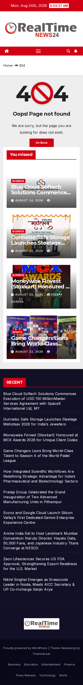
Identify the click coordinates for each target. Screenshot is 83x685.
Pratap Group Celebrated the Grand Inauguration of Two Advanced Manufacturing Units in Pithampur (34, 497)
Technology (47, 675)
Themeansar (41, 653)
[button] (68, 51)
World (63, 675)
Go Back (42, 142)
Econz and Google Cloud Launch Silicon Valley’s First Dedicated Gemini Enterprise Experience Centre (38, 517)
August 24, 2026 (29, 200)
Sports (17, 332)
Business (18, 181)
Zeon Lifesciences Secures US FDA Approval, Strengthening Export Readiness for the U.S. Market (40, 564)
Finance (69, 664)
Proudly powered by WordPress (25, 648)
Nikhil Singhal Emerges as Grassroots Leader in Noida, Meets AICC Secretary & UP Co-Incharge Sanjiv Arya (39, 584)
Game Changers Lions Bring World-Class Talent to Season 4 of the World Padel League (38, 456)
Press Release (26, 675)
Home (8, 65)
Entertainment (50, 664)
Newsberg (68, 648)
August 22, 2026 (29, 250)
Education (31, 664)
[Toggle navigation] (38, 51)
